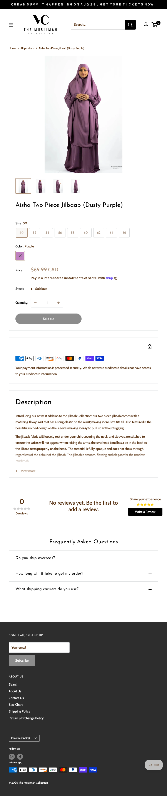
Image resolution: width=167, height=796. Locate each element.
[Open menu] (11, 25)
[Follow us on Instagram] (12, 757)
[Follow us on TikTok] (20, 757)
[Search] (130, 25)
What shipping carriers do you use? (46, 589)
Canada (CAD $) (20, 738)
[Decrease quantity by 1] (35, 302)
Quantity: (21, 303)
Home (12, 48)
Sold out (48, 319)
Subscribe (22, 660)
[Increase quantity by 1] (58, 302)
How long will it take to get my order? (49, 574)
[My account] (146, 24)
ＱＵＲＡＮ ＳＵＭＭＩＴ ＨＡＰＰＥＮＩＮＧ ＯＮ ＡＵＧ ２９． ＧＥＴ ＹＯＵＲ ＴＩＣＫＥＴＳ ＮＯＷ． (83, 4)
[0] (154, 24)
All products (27, 48)
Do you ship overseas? (35, 558)
